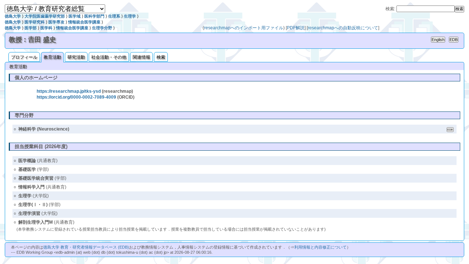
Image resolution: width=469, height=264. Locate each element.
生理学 (130, 16)
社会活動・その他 (108, 57)
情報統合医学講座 (84, 22)
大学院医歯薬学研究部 (45, 16)
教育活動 (52, 57)
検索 (160, 57)
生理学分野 (102, 28)
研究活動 (76, 57)
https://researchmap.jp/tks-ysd (69, 91)
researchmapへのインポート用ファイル (243, 27)
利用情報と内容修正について (320, 247)
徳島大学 (13, 16)
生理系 (114, 16)
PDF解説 (295, 27)
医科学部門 (94, 16)
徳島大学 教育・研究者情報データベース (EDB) (86, 247)
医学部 (31, 28)
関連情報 (141, 57)
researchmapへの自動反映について (343, 27)
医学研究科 (35, 22)
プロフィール (24, 57)
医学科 (46, 28)
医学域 (75, 16)
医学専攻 (56, 22)
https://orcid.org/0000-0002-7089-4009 (76, 97)
